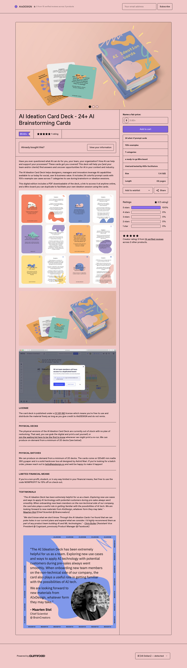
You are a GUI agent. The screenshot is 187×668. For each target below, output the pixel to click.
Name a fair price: (132, 114)
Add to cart (145, 129)
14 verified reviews (154, 239)
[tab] (90, 106)
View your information (100, 147)
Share (163, 190)
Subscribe (165, 6)
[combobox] (138, 190)
